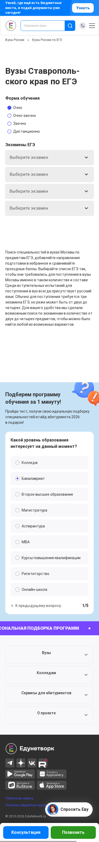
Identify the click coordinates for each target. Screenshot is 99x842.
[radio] (22, 108)
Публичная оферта (19, 798)
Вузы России (14, 40)
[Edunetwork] (11, 25)
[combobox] (46, 25)
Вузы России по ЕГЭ (47, 40)
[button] (49, 655)
